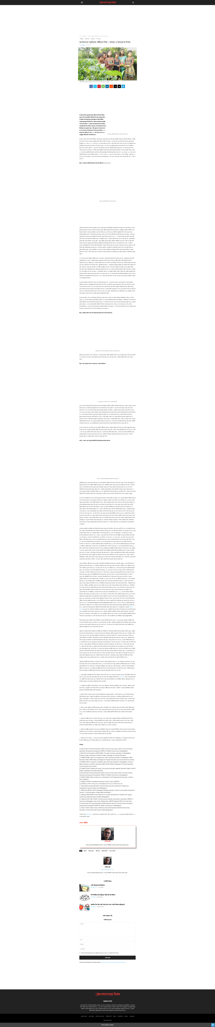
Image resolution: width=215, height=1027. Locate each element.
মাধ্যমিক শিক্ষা (93, 38)
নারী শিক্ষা (85, 850)
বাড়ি (80, 36)
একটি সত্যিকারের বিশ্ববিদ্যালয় (98, 885)
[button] (81, 2)
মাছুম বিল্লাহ (93, 897)
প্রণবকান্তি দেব (94, 887)
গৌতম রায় (83, 45)
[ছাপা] (119, 86)
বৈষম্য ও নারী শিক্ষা (112, 850)
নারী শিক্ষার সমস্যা (91, 850)
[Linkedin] (107, 86)
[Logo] (107, 996)
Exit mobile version (107, 1025)
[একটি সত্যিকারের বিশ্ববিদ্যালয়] (84, 888)
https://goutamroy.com (107, 869)
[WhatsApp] (103, 86)
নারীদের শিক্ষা (98, 850)
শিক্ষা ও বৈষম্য (98, 38)
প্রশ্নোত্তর (132, 1016)
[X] (95, 86)
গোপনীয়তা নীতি (108, 1016)
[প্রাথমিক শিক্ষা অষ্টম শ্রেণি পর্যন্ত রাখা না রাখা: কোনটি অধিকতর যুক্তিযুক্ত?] (84, 907)
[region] (107, 21)
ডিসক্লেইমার (120, 1016)
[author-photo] (107, 864)
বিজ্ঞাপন (114, 1016)
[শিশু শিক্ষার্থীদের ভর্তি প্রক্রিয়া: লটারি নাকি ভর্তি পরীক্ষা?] (84, 898)
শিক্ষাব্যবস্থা (84, 36)
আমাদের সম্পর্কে (84, 1016)
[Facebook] (91, 86)
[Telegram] (123, 86)
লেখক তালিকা (91, 1016)
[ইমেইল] (115, 86)
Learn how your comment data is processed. (113, 962)
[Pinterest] (99, 86)
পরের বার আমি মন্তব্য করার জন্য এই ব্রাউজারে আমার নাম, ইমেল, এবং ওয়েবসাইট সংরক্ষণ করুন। (100, 953)
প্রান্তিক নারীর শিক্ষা (105, 850)
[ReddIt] (111, 86)
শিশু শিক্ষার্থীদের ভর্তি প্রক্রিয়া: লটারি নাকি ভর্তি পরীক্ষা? (103, 895)
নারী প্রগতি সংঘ (89, 814)
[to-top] (213, 1024)
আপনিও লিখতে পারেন (99, 1016)
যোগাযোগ (126, 1016)
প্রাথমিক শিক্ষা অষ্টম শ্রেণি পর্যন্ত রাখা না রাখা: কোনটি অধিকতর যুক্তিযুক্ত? (108, 904)
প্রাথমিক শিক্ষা (87, 38)
